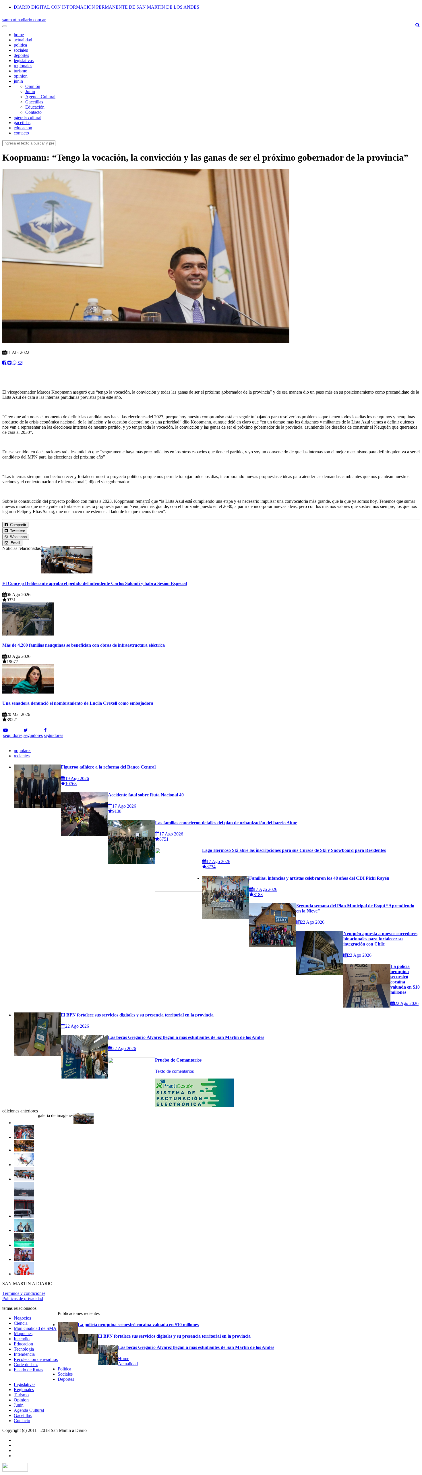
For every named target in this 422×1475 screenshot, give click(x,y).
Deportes (66, 1379)
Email (14, 543)
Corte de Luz (26, 1364)
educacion (23, 127)
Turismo (21, 1394)
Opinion (21, 1399)
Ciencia (21, 1323)
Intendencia (24, 1354)
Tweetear (16, 531)
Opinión (32, 86)
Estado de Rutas (28, 1369)
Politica (64, 1368)
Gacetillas (34, 101)
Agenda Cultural (40, 96)
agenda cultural (27, 117)
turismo (20, 70)
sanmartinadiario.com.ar (24, 19)
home (19, 34)
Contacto (33, 112)
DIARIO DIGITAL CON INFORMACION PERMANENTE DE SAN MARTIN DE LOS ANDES (106, 7)
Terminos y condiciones (23, 1293)
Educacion (23, 1343)
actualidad (23, 39)
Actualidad (128, 1363)
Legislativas (24, 1384)
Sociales (65, 1374)
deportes (21, 55)
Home (123, 1358)
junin (18, 81)
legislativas (24, 60)
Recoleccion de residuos (36, 1359)
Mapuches (23, 1333)
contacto (21, 132)
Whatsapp (17, 537)
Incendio (22, 1338)
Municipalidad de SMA (35, 1328)
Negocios (22, 1318)
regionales (23, 65)
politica (20, 45)
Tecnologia (24, 1349)
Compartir (17, 525)
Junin (19, 1405)
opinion (21, 76)
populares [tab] (22, 750)
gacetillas (22, 122)
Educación (34, 107)
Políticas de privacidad (22, 1298)
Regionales (24, 1389)
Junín (30, 91)
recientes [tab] (22, 755)
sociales (21, 50)
